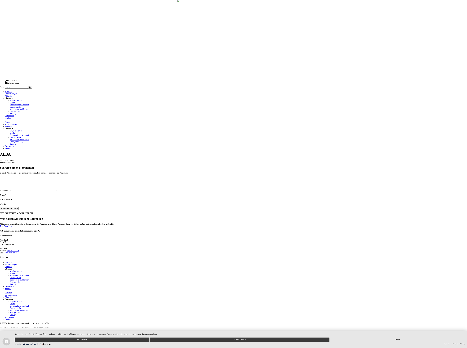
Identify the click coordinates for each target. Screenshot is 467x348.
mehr (397, 339)
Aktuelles (8, 96)
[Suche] (30, 87)
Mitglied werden (16, 100)
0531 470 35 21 (13, 251)
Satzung (13, 113)
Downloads (9, 116)
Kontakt (8, 118)
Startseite (8, 92)
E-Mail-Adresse (7, 199)
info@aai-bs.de (11, 253)
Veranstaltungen (11, 94)
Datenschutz (14, 327)
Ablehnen (82, 339)
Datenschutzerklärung (458, 344)
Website (3, 204)
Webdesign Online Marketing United (35, 327)
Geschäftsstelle (15, 107)
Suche (2, 87)
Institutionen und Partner (19, 109)
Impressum (4, 327)
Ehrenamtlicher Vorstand (19, 105)
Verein (12, 103)
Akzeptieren (240, 339)
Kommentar (5, 191)
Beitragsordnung (16, 111)
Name (3, 195)
